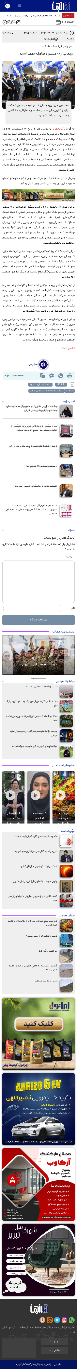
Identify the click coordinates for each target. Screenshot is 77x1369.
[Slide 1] (44, 678)
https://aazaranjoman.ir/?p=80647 (16, 376)
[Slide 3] (38, 678)
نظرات (71, 530)
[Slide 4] (35, 678)
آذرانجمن (58, 129)
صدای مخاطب (67, 916)
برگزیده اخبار (68, 831)
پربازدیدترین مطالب (63, 632)
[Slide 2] (41, 678)
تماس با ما (55, 1350)
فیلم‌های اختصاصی (63, 766)
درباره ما (54, 1341)
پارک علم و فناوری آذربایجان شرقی (46, 391)
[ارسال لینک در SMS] (51, 375)
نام (73, 608)
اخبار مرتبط (69, 401)
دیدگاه (70, 558)
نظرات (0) (49, 39)
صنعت (69, 391)
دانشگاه (61, 385)
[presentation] (14, 776)
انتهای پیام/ (68, 348)
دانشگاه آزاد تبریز (40, 385)
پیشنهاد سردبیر (65, 681)
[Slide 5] (32, 678)
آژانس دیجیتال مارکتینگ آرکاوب (34, 1364)
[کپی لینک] (42, 375)
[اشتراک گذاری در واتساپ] (60, 375)
